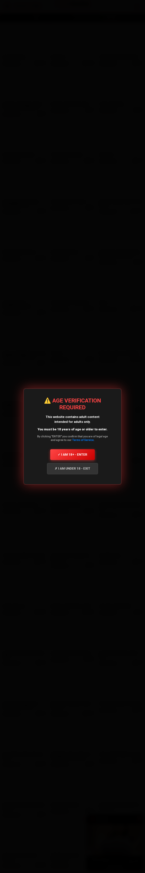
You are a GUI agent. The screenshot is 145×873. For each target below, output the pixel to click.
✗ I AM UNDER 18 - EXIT (72, 468)
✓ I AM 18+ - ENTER (72, 454)
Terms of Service (83, 439)
